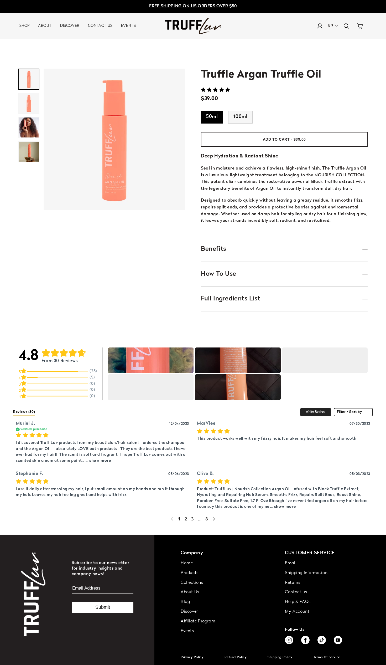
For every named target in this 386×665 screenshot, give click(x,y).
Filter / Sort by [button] (349, 412)
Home (187, 563)
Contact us (296, 592)
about (45, 26)
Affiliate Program (198, 621)
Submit (102, 607)
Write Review (316, 412)
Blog (185, 602)
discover (70, 26)
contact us (100, 26)
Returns (292, 583)
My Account (297, 612)
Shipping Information (306, 573)
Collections (192, 583)
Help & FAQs (298, 602)
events (128, 26)
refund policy (236, 657)
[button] (346, 26)
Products (190, 573)
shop (24, 26)
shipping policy (280, 657)
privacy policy (192, 657)
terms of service (326, 657)
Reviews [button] (24, 412)
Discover (189, 612)
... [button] (98, 461)
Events (187, 631)
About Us (190, 592)
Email (290, 563)
